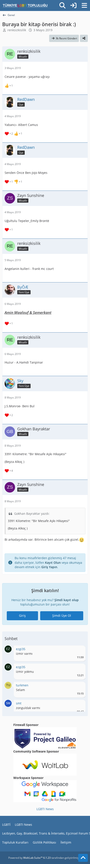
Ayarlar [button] (78, 650)
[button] (8, 649)
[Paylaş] (84, 38)
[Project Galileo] (45, 738)
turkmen (22, 685)
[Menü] (84, 5)
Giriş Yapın (49, 567)
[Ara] (62, 5)
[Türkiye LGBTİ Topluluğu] (25, 5)
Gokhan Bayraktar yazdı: (32, 513)
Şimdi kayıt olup (66, 600)
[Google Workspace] (45, 791)
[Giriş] (73, 5)
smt (18, 703)
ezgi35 (20, 649)
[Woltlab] (45, 764)
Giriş (22, 615)
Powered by (29, 858)
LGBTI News (45, 809)
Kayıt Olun (53, 562)
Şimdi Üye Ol (61, 615)
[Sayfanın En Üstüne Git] (83, 858)
